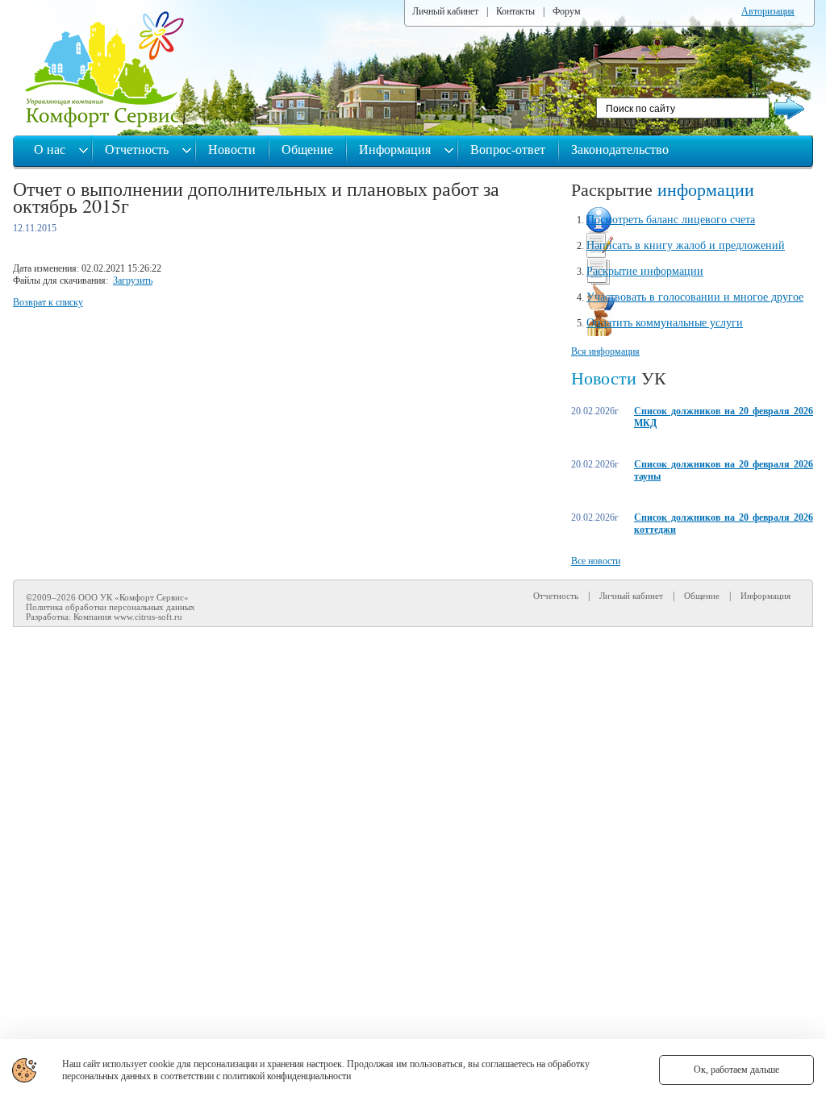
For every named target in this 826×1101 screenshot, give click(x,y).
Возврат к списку (48, 302)
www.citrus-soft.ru (148, 616)
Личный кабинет (445, 11)
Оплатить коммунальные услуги (664, 323)
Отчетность (138, 149)
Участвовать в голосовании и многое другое (694, 297)
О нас (51, 149)
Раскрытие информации (644, 271)
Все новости (595, 561)
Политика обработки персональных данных (110, 607)
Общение (307, 149)
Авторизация (768, 11)
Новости (232, 149)
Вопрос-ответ (507, 149)
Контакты (515, 11)
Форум (567, 11)
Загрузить (132, 280)
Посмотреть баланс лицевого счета (670, 220)
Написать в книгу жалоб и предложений (685, 245)
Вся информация (605, 351)
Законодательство (620, 149)
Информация (396, 149)
